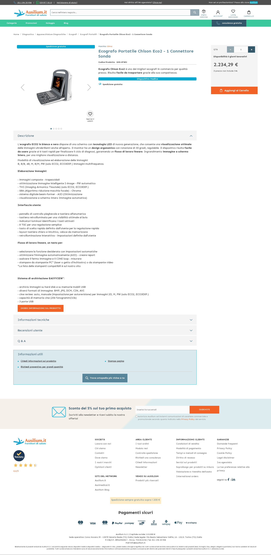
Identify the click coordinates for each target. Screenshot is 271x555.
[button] (22, 87)
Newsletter (141, 467)
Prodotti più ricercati (147, 480)
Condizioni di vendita (187, 443)
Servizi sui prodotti (186, 462)
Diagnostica (28, 34)
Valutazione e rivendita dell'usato (194, 471)
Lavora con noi (103, 443)
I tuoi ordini (142, 443)
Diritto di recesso (185, 457)
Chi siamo (100, 448)
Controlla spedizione (147, 453)
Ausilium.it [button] (100, 480)
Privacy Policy (188, 419)
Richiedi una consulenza (148, 457)
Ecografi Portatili (88, 34)
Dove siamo (101, 457)
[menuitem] (12, 23)
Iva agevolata (224, 462)
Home (16, 34)
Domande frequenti (227, 443)
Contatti (99, 453)
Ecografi (73, 34)
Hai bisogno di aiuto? (67, 2)
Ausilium (254, 2)
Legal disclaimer (225, 457)
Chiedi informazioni (146, 462)
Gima (109, 46)
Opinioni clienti (103, 467)
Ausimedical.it (102, 485)
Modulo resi (142, 448)
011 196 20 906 (24, 2)
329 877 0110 (46, 2)
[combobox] (124, 12)
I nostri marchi (103, 462)
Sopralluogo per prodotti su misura (195, 467)
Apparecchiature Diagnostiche (51, 34)
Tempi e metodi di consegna (191, 453)
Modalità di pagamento (188, 448)
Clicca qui (157, 2)
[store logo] (30, 13)
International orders (187, 476)
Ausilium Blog (102, 489)
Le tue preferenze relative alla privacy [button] (233, 469)
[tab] (105, 135)
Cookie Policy (224, 453)
